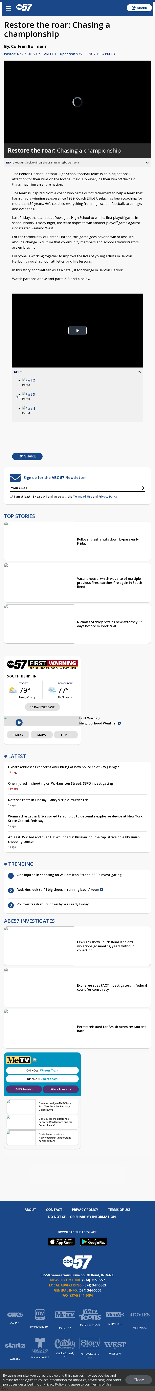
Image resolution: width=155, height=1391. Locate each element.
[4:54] (28, 408)
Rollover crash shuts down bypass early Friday (108, 541)
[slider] (55, 140)
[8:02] (28, 380)
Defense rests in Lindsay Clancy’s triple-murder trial (48, 800)
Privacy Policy (107, 496)
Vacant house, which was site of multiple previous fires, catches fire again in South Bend (109, 582)
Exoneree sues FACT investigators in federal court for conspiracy (112, 987)
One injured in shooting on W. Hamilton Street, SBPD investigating (60, 783)
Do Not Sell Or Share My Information (82, 1217)
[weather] (13, 690)
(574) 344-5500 (90, 1290)
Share (142, 7)
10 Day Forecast (42, 707)
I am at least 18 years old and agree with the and (65, 496)
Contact (54, 1209)
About (30, 1209)
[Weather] (42, 668)
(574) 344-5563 (94, 1285)
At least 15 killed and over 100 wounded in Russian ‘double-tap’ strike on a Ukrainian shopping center (74, 839)
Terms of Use (82, 496)
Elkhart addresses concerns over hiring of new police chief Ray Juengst (63, 767)
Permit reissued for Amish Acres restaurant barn (111, 1029)
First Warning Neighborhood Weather (98, 720)
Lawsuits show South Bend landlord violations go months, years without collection (105, 946)
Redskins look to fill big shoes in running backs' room (58, 889)
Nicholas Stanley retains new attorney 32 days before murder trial (109, 624)
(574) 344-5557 (93, 1280)
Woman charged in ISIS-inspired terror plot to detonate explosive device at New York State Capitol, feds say (75, 818)
